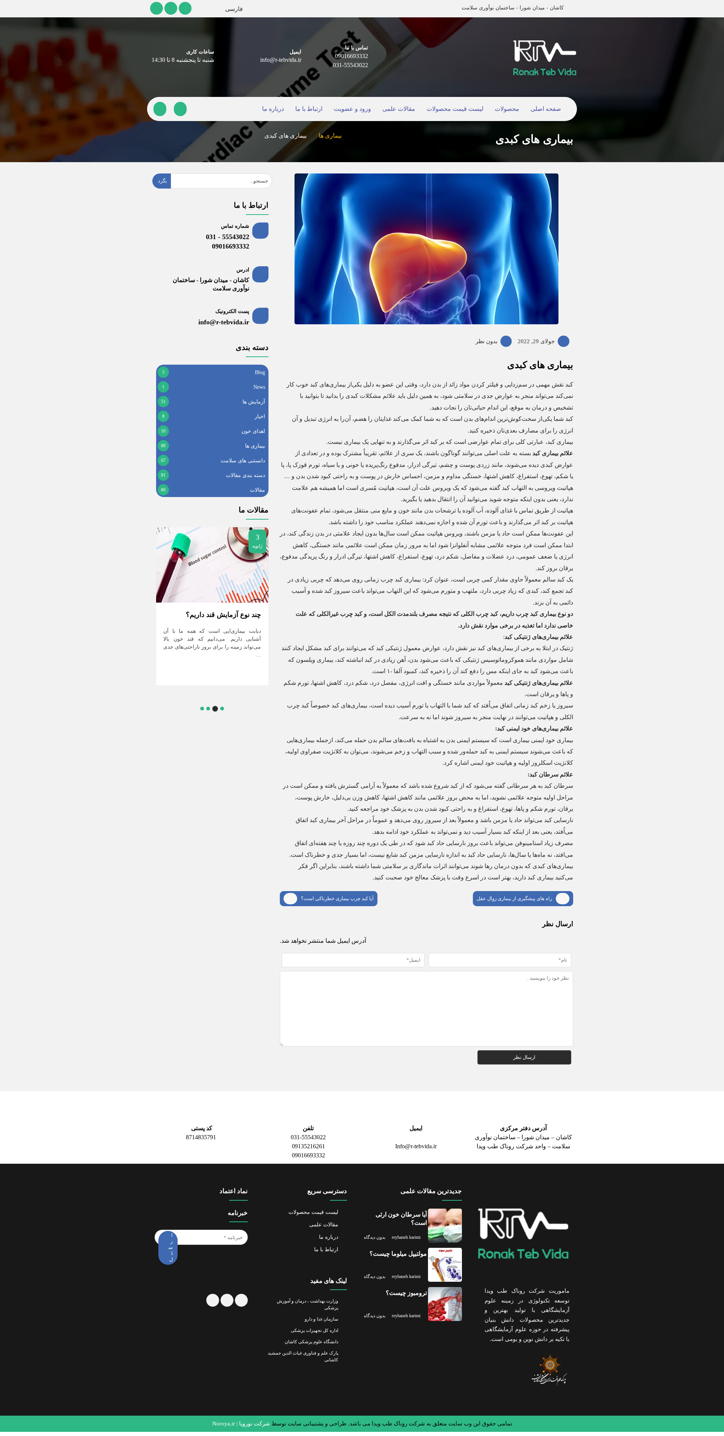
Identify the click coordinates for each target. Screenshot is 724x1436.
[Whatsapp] (226, 1315)
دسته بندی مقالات (246, 475)
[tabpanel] (212, 602)
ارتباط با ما (310, 109)
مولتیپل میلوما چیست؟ (398, 1258)
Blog (260, 372)
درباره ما (275, 109)
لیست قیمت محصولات (453, 109)
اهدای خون (253, 431)
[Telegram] (156, 8)
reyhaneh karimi (409, 1238)
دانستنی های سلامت (243, 460)
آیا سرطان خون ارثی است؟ (402, 1223)
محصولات (504, 109)
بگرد (162, 181)
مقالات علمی (398, 109)
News (258, 387)
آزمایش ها (254, 401)
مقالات (258, 490)
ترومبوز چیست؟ (407, 1297)
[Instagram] (185, 8)
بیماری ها (327, 136)
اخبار (260, 416)
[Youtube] (171, 8)
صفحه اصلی (543, 109)
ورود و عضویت (352, 109)
